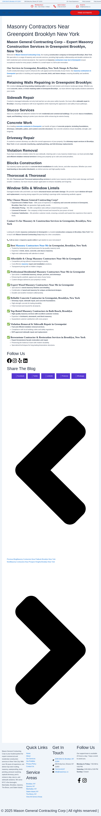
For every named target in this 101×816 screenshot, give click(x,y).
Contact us (55, 12)
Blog (47, 12)
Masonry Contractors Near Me (32, 245)
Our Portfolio (39, 12)
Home (3, 12)
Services (18, 12)
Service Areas (28, 12)
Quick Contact (61, 5)
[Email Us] (77, 6)
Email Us (82, 5)
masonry (25, 264)
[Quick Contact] (55, 6)
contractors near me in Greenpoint (68, 60)
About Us (10, 12)
